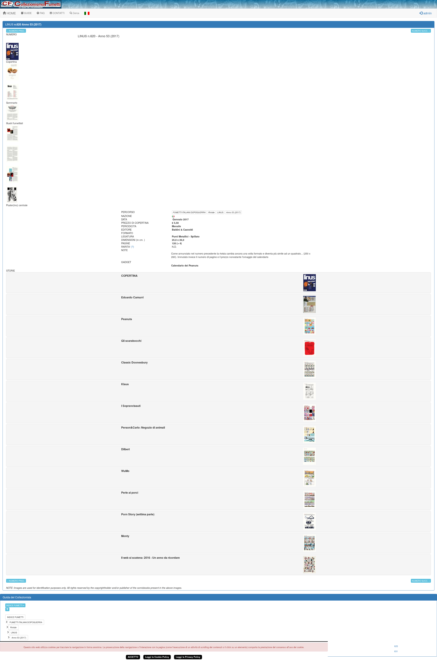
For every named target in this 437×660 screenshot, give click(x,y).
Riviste (211, 212)
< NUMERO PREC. (16, 30)
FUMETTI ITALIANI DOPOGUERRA (189, 212)
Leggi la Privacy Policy (188, 656)
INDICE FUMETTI (14, 605)
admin (427, 13)
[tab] (218, 282)
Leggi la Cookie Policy (157, 656)
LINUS (220, 212)
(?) (132, 246)
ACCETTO (133, 656)
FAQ (42, 13)
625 (396, 646)
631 (396, 651)
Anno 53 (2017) (233, 212)
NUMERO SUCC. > (421, 30)
